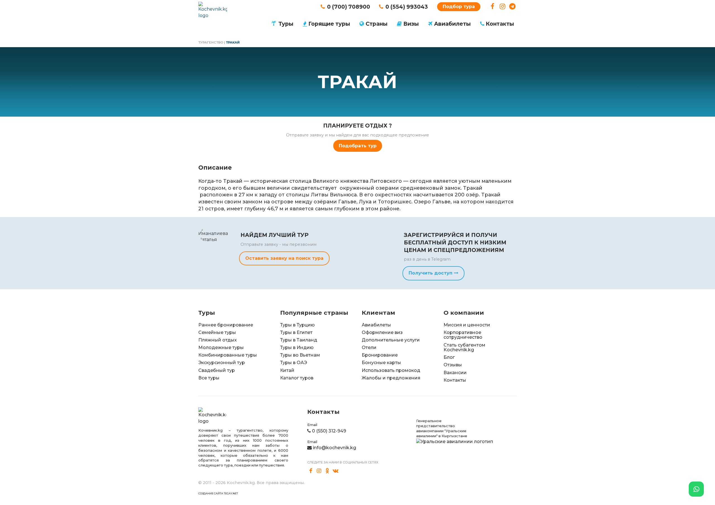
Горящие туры (329, 23)
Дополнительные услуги (391, 340)
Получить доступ (431, 273)
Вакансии (455, 372)
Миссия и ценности (467, 325)
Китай (287, 370)
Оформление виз (382, 332)
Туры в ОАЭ (293, 362)
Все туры (209, 378)
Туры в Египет (296, 332)
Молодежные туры (221, 347)
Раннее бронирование (225, 325)
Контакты (500, 23)
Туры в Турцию (297, 325)
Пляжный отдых (217, 340)
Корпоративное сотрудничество (463, 335)
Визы (411, 23)
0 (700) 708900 (348, 6)
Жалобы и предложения (391, 378)
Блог (449, 357)
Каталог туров (296, 378)
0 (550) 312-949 (329, 431)
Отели (369, 347)
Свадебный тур (216, 370)
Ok (327, 471)
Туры (285, 23)
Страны (376, 23)
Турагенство (210, 42)
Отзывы (453, 364)
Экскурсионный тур (221, 362)
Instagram (502, 6)
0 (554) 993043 (406, 6)
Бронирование (380, 355)
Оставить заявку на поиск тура (284, 258)
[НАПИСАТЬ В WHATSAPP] (696, 489)
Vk (335, 471)
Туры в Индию (297, 347)
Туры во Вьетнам (300, 355)
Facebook (492, 6)
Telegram (512, 6)
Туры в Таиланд (298, 340)
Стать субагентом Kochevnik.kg (464, 347)
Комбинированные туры (227, 355)
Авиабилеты (452, 23)
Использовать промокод (391, 370)
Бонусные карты (381, 362)
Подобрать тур (357, 145)
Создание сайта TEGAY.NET (218, 493)
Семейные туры (217, 332)
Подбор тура (459, 6)
